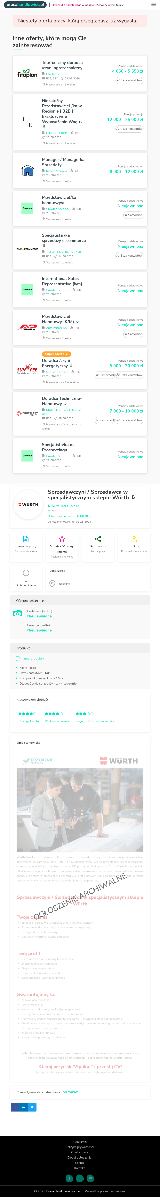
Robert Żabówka (56, 171)
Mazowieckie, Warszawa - (61, 426)
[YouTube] (90, 1178)
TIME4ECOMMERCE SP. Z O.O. (64, 252)
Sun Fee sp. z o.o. (56, 372)
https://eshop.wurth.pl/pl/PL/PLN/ (71, 516)
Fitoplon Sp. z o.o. (56, 74)
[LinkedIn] (80, 1178)
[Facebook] (69, 1178)
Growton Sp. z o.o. (57, 209)
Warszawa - (58, 181)
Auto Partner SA (56, 328)
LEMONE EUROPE (56, 133)
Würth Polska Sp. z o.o (65, 506)
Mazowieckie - (60, 84)
